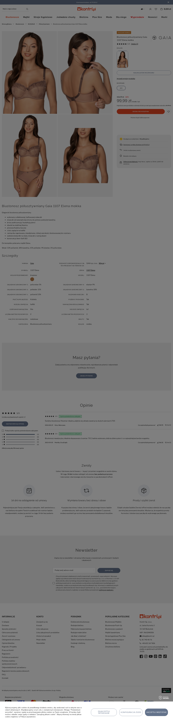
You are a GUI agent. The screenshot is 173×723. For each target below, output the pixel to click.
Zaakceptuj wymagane (104, 712)
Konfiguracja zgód (131, 712)
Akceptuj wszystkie (156, 712)
